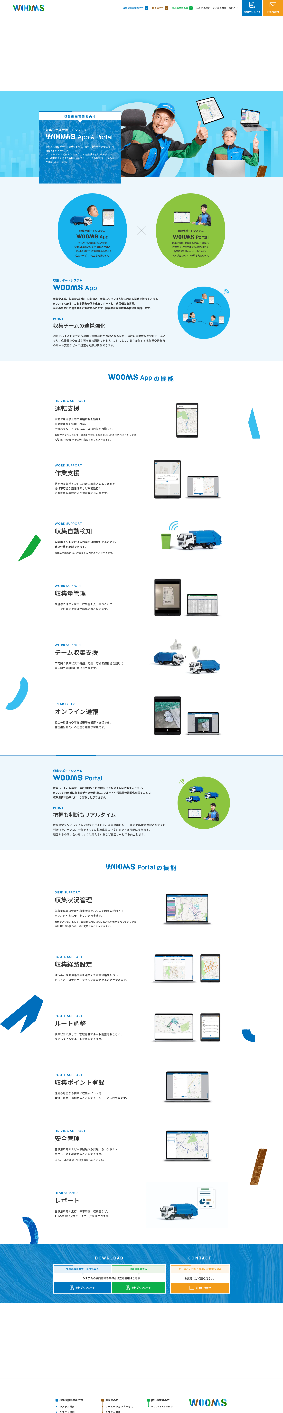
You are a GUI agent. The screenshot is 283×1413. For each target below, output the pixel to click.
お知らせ (233, 8)
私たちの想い (203, 8)
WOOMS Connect (162, 1406)
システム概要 (67, 1406)
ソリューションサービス (119, 1406)
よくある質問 (219, 8)
